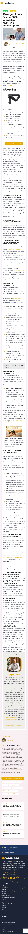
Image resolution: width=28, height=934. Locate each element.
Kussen (19, 782)
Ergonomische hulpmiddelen (9, 782)
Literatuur (4, 913)
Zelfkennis (15, 793)
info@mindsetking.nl (9, 873)
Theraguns (10, 85)
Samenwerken (5, 895)
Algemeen (4, 916)
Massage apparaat (14, 784)
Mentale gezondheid (17, 787)
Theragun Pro (10, 249)
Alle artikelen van (14, 725)
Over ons (3, 889)
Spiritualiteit (4, 911)
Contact (3, 891)
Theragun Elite (20, 249)
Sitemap (3, 899)
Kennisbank (4, 887)
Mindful (4, 790)
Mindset (3, 905)
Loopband (5, 784)
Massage (5, 11)
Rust (2, 909)
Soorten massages (12, 790)
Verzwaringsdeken (7, 793)
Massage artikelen (6, 787)
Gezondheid (4, 907)
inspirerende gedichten (11, 717)
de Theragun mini (19, 270)
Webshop (4, 886)
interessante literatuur (10, 719)
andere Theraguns (18, 298)
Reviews (13, 11)
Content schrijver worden (8, 897)
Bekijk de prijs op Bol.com (14, 143)
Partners (3, 893)
